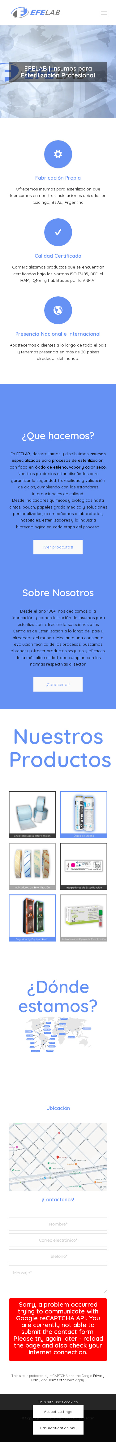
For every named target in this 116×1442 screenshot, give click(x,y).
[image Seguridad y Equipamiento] (34, 920)
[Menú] (104, 12)
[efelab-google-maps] (58, 1157)
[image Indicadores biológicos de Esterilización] (86, 920)
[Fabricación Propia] (58, 154)
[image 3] (34, 868)
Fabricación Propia (58, 178)
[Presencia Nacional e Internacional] (58, 310)
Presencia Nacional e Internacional (58, 334)
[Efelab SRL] (48, 12)
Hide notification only (58, 1428)
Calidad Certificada (58, 256)
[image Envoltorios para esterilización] (34, 817)
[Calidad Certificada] (58, 232)
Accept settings (58, 1411)
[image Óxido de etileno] (86, 817)
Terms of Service (61, 1380)
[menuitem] (104, 12)
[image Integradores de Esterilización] (86, 868)
